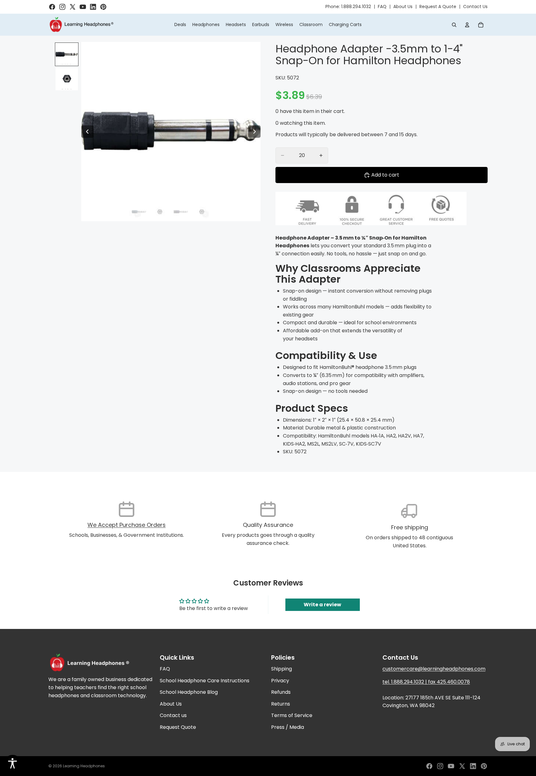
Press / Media (287, 727)
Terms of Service (291, 715)
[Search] (454, 25)
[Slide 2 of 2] (67, 79)
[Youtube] (451, 766)
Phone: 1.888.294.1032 (348, 6)
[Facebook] (429, 766)
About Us (403, 6)
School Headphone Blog (189, 692)
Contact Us (475, 6)
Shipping (281, 668)
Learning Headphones (84, 766)
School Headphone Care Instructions (204, 680)
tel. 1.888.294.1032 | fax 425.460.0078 (426, 681)
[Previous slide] (87, 131)
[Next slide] (254, 131)
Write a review (322, 604)
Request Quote (178, 727)
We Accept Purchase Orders (126, 525)
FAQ (382, 6)
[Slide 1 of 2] (67, 54)
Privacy (280, 680)
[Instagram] (440, 766)
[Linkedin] (473, 766)
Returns (280, 703)
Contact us (173, 715)
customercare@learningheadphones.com (433, 668)
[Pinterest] (484, 766)
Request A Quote (437, 6)
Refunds (281, 692)
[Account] (467, 25)
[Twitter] (462, 766)
